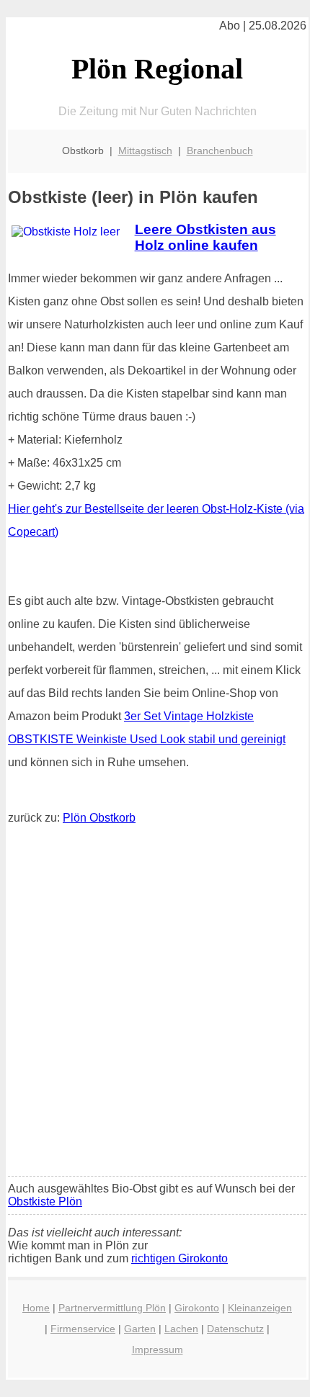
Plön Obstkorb (99, 818)
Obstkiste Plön (45, 1201)
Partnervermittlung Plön (112, 1307)
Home (36, 1307)
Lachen (181, 1328)
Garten (140, 1328)
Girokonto (196, 1307)
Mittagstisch (145, 150)
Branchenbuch (220, 150)
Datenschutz (235, 1328)
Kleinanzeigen (260, 1307)
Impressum (157, 1349)
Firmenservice (82, 1328)
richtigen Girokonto (179, 1258)
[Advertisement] (155, 1004)
